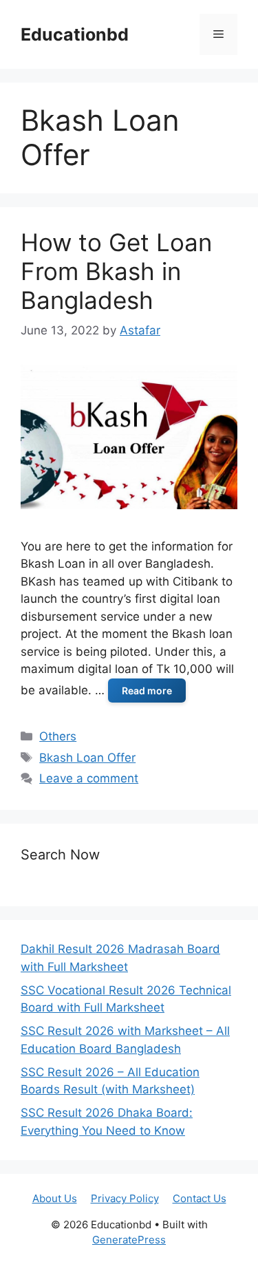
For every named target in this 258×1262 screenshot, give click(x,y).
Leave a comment (88, 778)
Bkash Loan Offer (87, 757)
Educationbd (75, 34)
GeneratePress (129, 1239)
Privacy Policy (125, 1198)
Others (57, 736)
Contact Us (199, 1198)
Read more (147, 690)
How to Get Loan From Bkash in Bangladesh (116, 271)
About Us (54, 1198)
